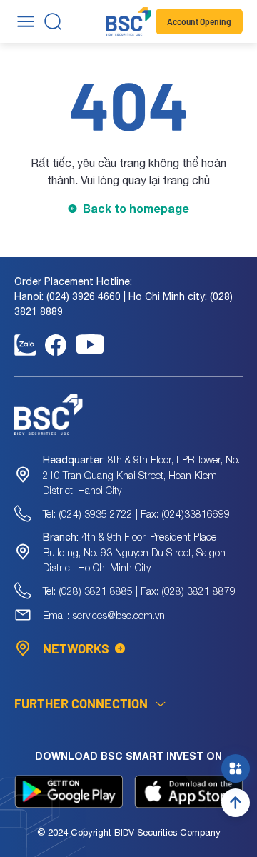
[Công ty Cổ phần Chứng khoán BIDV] (128, 21)
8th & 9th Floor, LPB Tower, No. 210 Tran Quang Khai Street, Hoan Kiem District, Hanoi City (141, 474)
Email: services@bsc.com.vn (104, 615)
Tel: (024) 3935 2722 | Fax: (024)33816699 (136, 514)
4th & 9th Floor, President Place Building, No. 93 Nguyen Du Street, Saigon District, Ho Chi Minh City (134, 552)
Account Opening (199, 21)
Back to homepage (136, 208)
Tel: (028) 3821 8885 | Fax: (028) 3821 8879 (139, 591)
